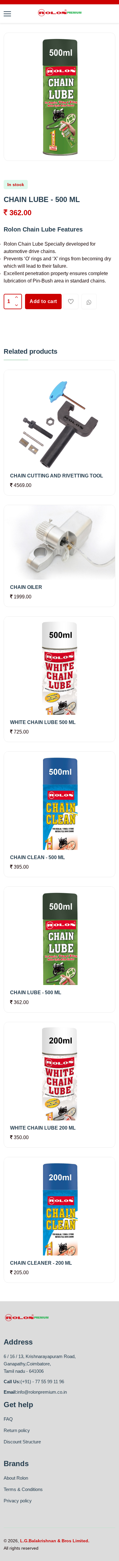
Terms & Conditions (23, 1489)
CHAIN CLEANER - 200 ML (41, 1263)
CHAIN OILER (26, 587)
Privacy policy (18, 1500)
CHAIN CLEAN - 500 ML (37, 857)
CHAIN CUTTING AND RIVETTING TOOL (56, 475)
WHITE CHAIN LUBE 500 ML (43, 722)
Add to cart (43, 301)
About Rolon (16, 1478)
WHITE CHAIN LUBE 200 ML (43, 1128)
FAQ (8, 1419)
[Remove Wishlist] (70, 301)
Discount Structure (22, 1441)
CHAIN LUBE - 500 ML (35, 992)
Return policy (17, 1430)
